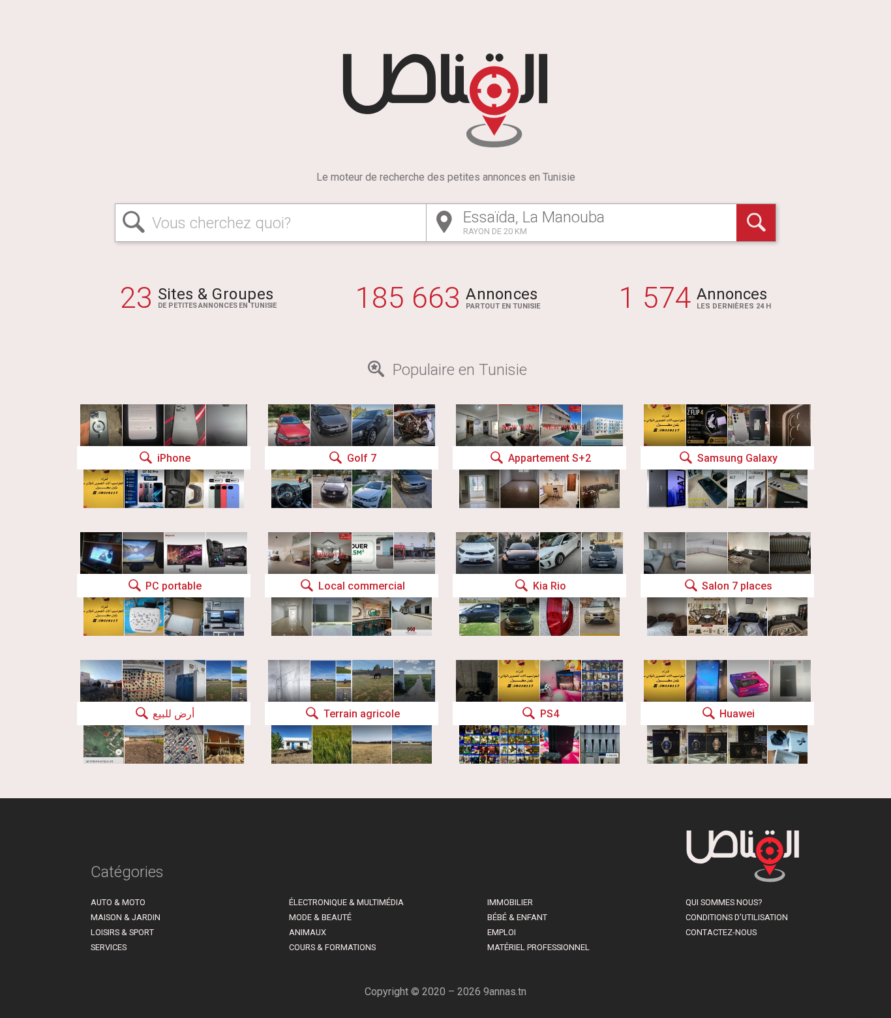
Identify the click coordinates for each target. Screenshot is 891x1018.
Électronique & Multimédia (346, 902)
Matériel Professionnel (538, 947)
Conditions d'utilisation (737, 917)
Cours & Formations (332, 947)
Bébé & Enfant (517, 917)
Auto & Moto (118, 902)
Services (109, 947)
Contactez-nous (721, 932)
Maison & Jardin (125, 917)
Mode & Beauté (320, 917)
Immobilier (510, 902)
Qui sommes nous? (724, 902)
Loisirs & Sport (122, 932)
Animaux (307, 932)
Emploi (501, 932)
